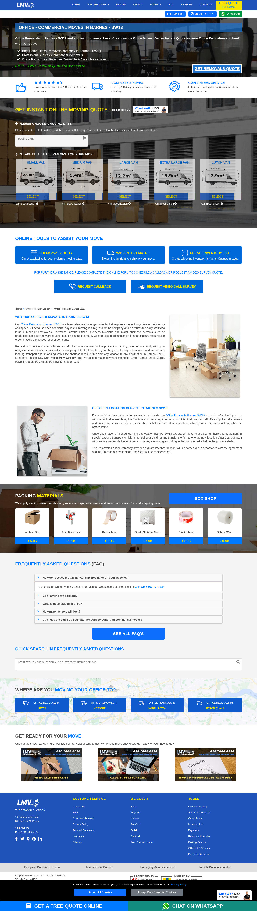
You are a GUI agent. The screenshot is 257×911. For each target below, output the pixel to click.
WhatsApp (233, 13)
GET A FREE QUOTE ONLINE (67, 906)
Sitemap (77, 842)
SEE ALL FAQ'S (128, 634)
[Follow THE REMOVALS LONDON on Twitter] (22, 839)
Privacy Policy (178, 884)
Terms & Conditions (83, 830)
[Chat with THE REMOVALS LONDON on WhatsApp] (167, 906)
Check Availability (197, 806)
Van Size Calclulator (199, 812)
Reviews (187, 4)
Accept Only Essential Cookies (157, 892)
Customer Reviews (83, 818)
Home (76, 4)
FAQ (75, 812)
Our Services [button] (97, 4)
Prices (121, 4)
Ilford (133, 806)
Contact (206, 4)
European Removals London (42, 867)
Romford (135, 824)
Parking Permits (197, 842)
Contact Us (79, 806)
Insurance (78, 836)
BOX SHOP (205, 498)
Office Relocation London (38, 309)
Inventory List (195, 824)
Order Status (195, 818)
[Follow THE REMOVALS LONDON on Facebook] (16, 839)
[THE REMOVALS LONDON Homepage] (25, 5)
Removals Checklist (199, 836)
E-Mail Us (23, 827)
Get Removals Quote (217, 68)
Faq (171, 4)
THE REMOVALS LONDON (52, 875)
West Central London (142, 842)
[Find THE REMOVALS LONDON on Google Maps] (28, 839)
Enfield (134, 830)
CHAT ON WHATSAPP (197, 906)
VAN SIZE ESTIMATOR (128, 255)
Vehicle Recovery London (215, 867)
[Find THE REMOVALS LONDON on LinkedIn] (40, 839)
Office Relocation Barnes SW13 (69, 309)
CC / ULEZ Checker (199, 848)
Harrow (135, 818)
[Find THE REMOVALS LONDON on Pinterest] (34, 839)
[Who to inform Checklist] (205, 764)
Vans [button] (137, 4)
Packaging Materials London (157, 867)
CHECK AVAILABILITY (51, 255)
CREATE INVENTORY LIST (205, 255)
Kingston (135, 812)
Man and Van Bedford (99, 867)
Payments (193, 830)
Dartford (135, 836)
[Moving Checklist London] (51, 764)
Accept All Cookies (100, 892)
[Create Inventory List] (128, 764)
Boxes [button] (154, 4)
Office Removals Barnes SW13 (185, 415)
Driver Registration (198, 854)
